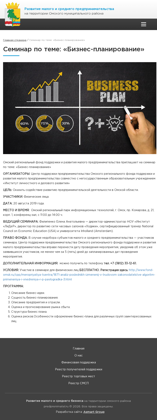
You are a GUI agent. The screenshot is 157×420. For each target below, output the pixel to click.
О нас (78, 355)
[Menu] (143, 24)
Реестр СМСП (78, 383)
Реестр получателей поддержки (78, 369)
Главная (78, 348)
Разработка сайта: (80, 412)
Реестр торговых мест (78, 376)
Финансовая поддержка (78, 362)
